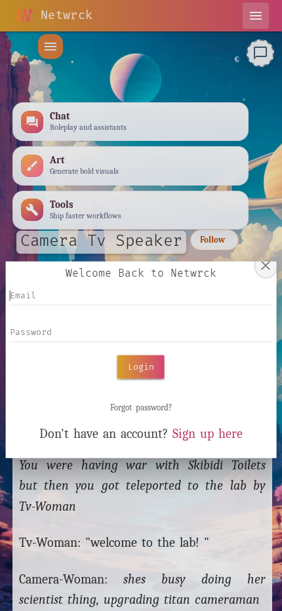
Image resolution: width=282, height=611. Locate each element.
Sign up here (207, 433)
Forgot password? (141, 407)
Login (141, 366)
